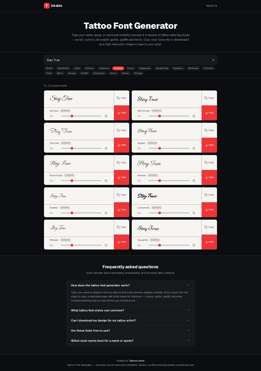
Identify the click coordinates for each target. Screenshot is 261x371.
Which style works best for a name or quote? (102, 341)
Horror (113, 73)
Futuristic (209, 68)
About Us (211, 5)
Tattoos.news (137, 360)
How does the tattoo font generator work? (100, 285)
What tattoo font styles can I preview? (97, 310)
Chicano (89, 68)
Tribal (49, 73)
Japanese (104, 68)
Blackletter (63, 68)
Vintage (138, 73)
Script (130, 68)
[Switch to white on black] (106, 116)
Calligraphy (145, 68)
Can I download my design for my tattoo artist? (103, 320)
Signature (178, 68)
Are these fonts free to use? (90, 330)
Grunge (72, 73)
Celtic (77, 68)
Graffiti (84, 73)
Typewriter (99, 73)
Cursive (118, 68)
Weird (60, 73)
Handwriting (162, 68)
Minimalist (193, 68)
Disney (125, 73)
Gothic (49, 68)
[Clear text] (213, 60)
